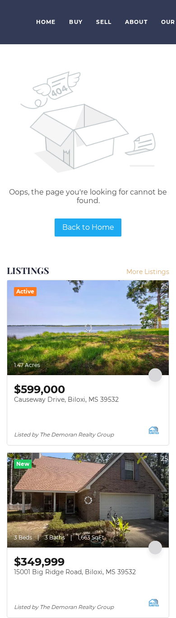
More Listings (147, 272)
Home (46, 22)
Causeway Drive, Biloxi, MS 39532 (66, 399)
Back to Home (88, 227)
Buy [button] (75, 22)
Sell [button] (103, 22)
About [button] (136, 22)
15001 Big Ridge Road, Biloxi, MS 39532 (75, 572)
